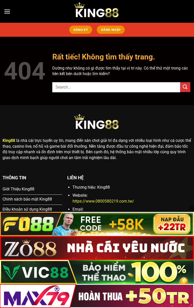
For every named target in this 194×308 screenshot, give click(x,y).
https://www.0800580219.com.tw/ (103, 201)
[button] (7, 11)
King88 (9, 140)
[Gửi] (185, 87)
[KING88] (97, 11)
